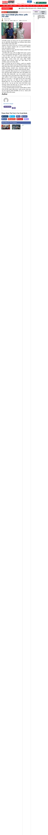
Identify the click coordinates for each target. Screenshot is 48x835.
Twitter (12, 116)
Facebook (5, 116)
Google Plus (12, 119)
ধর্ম (40, 5)
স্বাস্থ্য (34, 5)
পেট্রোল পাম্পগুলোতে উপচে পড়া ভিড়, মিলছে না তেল (16, 127)
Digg (18, 116)
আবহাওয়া (43, 5)
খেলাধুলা (24, 5)
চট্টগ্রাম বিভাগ (11, 12)
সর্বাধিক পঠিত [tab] (43, 12)
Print (27, 119)
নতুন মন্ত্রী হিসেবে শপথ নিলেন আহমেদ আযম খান (5, 127)
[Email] (15, 108)
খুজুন (29, 1)
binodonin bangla (8, 103)
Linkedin (25, 116)
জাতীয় (7, 5)
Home (5, 12)
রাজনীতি (10, 5)
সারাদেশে (15, 5)
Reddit (4, 119)
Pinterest (20, 119)
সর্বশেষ (4, 5)
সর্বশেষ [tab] (36, 12)
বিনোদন (28, 5)
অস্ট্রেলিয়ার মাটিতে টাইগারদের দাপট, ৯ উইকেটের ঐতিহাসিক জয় (30, 8)
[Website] (13, 108)
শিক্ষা (31, 5)
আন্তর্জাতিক (20, 5)
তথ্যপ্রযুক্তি (37, 5)
